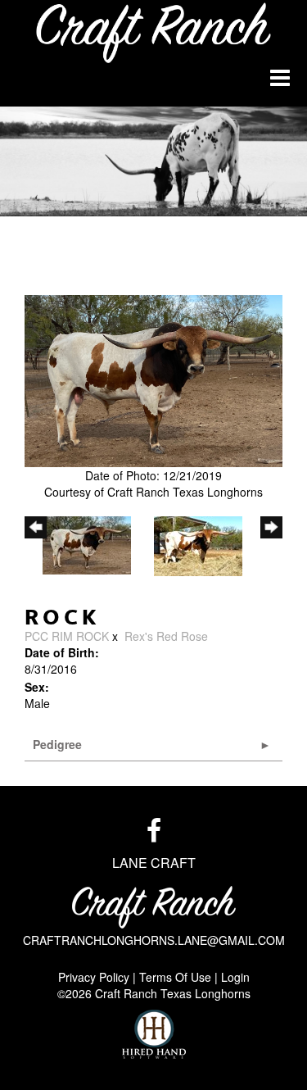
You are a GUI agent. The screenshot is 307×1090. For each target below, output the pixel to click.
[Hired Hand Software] (154, 1034)
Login (235, 977)
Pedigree (57, 744)
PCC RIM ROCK (67, 636)
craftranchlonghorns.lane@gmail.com (154, 940)
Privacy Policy (93, 977)
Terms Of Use (175, 977)
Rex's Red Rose (166, 636)
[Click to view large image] (153, 381)
